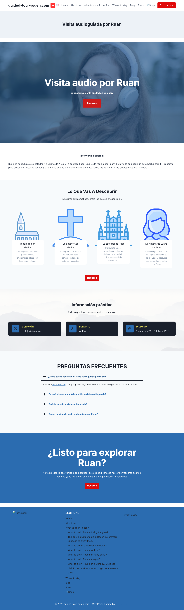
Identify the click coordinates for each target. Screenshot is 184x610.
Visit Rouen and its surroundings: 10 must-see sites (93, 570)
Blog (132, 5)
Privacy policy (130, 515)
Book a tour (166, 5)
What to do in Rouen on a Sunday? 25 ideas (91, 563)
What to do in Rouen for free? (84, 550)
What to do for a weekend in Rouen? (87, 545)
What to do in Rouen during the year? (88, 532)
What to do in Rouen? (77, 527)
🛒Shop (150, 5)
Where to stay (119, 5)
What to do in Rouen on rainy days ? (87, 554)
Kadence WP (122, 604)
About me (76, 5)
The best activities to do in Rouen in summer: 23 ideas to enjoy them (92, 539)
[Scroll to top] (177, 606)
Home (64, 5)
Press (141, 5)
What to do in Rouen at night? (84, 559)
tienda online (58, 384)
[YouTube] (53, 5)
